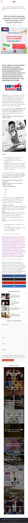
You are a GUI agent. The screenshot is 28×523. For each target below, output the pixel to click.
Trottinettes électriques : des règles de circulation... (14, 476)
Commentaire (5, 324)
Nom (3, 337)
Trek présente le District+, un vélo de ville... (14, 388)
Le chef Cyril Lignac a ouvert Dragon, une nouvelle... (14, 303)
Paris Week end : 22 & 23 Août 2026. (14, 374)
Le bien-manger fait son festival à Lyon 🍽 (15, 309)
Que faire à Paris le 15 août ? (14, 507)
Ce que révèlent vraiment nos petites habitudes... (14, 444)
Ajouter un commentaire (17, 25)
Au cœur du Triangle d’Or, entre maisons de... (14, 430)
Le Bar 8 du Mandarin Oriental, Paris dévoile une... (15, 297)
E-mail (4, 343)
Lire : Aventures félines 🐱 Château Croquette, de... (14, 416)
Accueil (3, 7)
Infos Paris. (14, 493)
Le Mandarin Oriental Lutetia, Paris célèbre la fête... (15, 316)
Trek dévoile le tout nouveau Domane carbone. (14, 458)
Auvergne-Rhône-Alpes (14, 307)
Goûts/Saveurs (14, 14)
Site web (4, 349)
